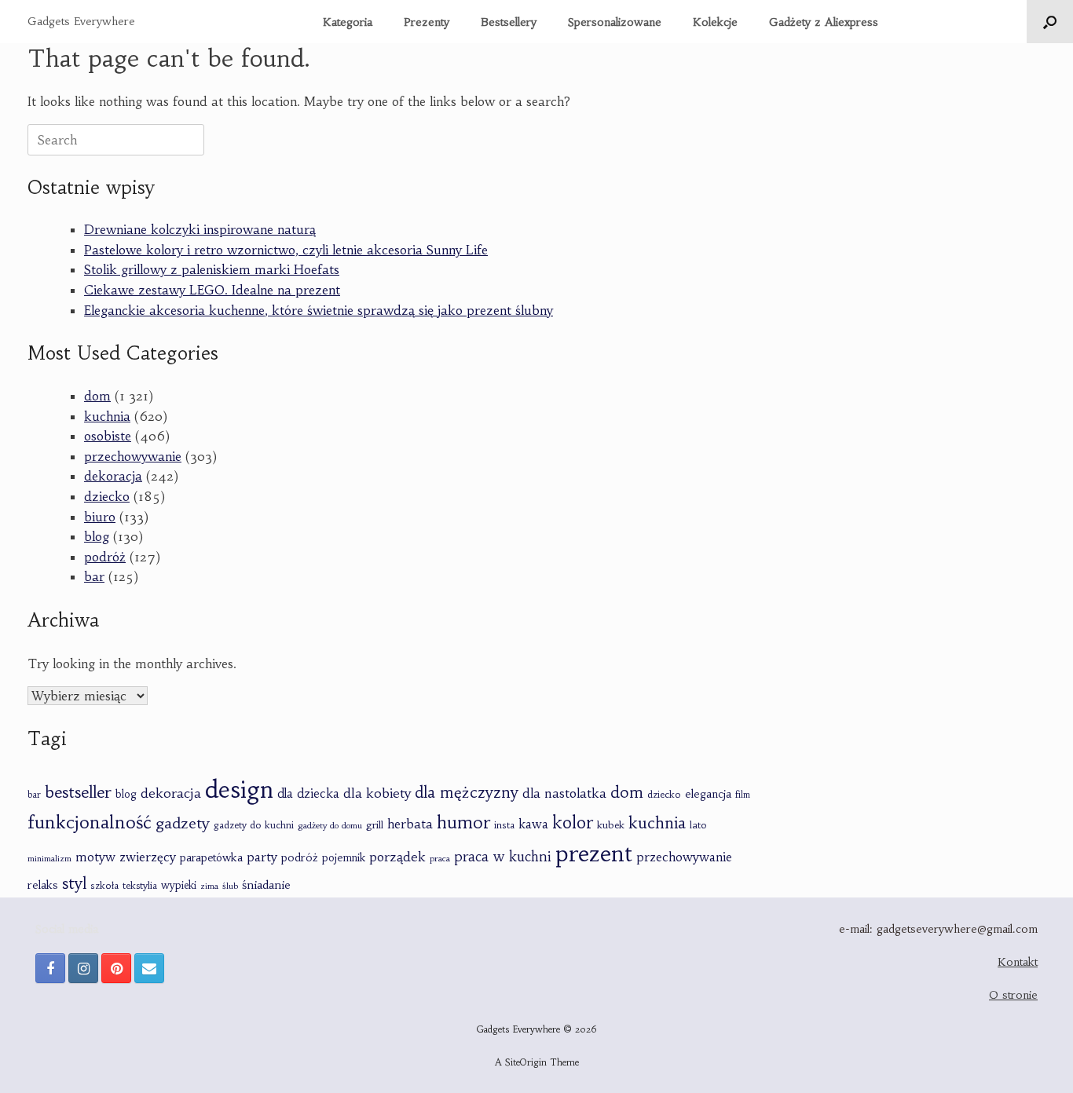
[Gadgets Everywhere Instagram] (83, 968)
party (262, 857)
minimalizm (49, 859)
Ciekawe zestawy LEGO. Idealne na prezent (212, 290)
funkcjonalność (89, 822)
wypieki (178, 885)
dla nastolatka (564, 793)
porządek (397, 857)
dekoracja (113, 476)
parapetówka (211, 858)
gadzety (183, 823)
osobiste (107, 436)
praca (440, 858)
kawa (533, 824)
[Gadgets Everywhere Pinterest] (116, 968)
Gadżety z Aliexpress (823, 22)
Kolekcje (715, 22)
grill (374, 825)
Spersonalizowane (614, 22)
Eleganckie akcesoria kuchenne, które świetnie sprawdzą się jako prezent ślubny (318, 310)
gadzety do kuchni (254, 825)
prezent (593, 854)
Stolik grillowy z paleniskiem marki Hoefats (211, 269)
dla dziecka (308, 793)
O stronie (1013, 995)
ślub (230, 885)
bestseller (78, 792)
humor (463, 822)
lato (698, 825)
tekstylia (140, 885)
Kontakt (1018, 962)
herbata (410, 824)
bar (94, 576)
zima (209, 886)
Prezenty (426, 22)
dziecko (107, 496)
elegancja (708, 794)
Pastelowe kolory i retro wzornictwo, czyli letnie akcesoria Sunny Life (286, 250)
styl (74, 883)
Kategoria (347, 22)
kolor (572, 822)
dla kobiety (377, 793)
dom (97, 396)
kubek (610, 825)
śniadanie (266, 885)
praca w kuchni (502, 856)
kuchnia (107, 416)
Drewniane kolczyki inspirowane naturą (200, 229)
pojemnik (343, 858)
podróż (105, 557)
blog (96, 536)
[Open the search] (1050, 21)
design (239, 789)
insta (504, 825)
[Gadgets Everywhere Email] (149, 968)
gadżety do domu (330, 825)
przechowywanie (132, 456)
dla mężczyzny (466, 792)
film (742, 794)
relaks (42, 885)
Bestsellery (508, 22)
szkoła (104, 885)
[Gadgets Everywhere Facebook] (50, 968)
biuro (99, 517)
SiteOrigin (526, 1062)
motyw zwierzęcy (125, 857)
